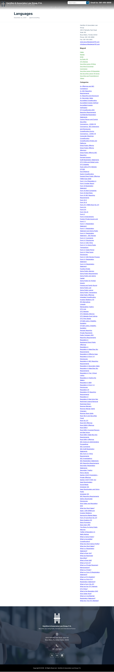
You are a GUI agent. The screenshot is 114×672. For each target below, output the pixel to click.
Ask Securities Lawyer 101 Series (89, 73)
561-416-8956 (105, 3)
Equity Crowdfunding (87, 174)
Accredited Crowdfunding (88, 100)
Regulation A (84, 340)
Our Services (74, 7)
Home (50, 7)
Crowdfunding (84, 138)
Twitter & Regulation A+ (87, 532)
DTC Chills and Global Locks (89, 162)
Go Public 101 (84, 59)
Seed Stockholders (86, 482)
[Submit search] (87, 2)
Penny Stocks (84, 473)
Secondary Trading (86, 470)
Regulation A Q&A (86, 382)
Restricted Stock (85, 404)
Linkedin (83, 304)
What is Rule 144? (86, 553)
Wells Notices (84, 534)
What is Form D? (85, 563)
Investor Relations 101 (87, 299)
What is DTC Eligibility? (87, 577)
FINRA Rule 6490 (85, 179)
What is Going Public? (87, 537)
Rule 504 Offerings (86, 423)
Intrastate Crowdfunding (88, 297)
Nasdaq (82, 54)
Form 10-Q (83, 202)
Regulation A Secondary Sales (90, 366)
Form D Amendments (87, 216)
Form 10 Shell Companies (88, 190)
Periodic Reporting (86, 330)
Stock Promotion (85, 522)
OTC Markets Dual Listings (88, 316)
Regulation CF (84, 390)
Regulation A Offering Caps (89, 354)
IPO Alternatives (85, 302)
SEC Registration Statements (89, 461)
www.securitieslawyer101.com (89, 42)
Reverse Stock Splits (86, 413)
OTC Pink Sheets (85, 318)
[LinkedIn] (62, 655)
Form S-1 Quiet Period (87, 250)
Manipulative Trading (87, 307)
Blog (98, 7)
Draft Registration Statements (89, 160)
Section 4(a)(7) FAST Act (88, 480)
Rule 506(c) (84, 427)
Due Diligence (84, 171)
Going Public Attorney (87, 271)
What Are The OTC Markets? (89, 600)
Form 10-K (83, 200)
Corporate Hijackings (87, 136)
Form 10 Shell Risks (86, 193)
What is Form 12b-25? (87, 584)
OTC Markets (84, 62)
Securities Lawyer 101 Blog (88, 64)
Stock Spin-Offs (85, 525)
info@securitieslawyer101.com (90, 44)
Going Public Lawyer (86, 290)
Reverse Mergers (85, 406)
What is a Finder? (85, 570)
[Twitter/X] (52, 655)
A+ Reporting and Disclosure (89, 96)
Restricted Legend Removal (89, 401)
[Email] (57, 655)
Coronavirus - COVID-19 (88, 124)
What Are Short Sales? (87, 508)
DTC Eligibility (84, 164)
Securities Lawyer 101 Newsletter (90, 71)
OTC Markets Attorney (87, 314)
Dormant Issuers (85, 157)
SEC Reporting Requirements (89, 463)
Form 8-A (83, 207)
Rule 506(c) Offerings (87, 439)
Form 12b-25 (84, 212)
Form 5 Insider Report (87, 183)
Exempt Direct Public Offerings (90, 176)
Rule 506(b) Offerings (87, 425)
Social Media (84, 484)
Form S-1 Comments (86, 238)
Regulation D (84, 397)
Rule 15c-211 (84, 420)
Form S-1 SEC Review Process (90, 257)
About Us (61, 7)
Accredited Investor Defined (89, 103)
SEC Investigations (86, 458)
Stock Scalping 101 (86, 520)
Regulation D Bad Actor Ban (89, 399)
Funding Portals (85, 269)
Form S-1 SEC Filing (86, 243)
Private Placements (86, 333)
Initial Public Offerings (87, 295)
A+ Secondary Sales (86, 98)
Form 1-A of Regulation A (88, 181)
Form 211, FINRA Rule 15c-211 (89, 205)
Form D (82, 214)
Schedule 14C (84, 494)
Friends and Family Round (88, 285)
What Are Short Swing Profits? (89, 544)
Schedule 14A (84, 487)
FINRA (82, 52)
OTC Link (83, 309)
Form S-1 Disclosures (87, 240)
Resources (87, 7)
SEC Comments (85, 446)
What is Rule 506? (86, 560)
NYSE (81, 57)
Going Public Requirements (89, 273)
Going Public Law (85, 288)
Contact (108, 7)
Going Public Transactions (88, 292)
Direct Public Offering (87, 145)
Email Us (94, 3)
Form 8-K (83, 209)
